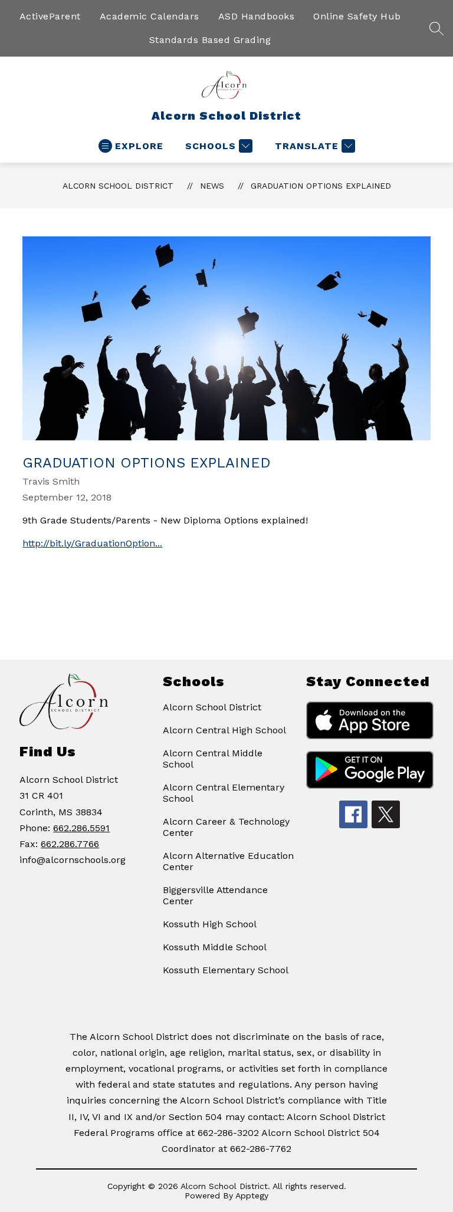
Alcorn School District (118, 185)
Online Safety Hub (357, 16)
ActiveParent (50, 16)
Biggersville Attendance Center (215, 895)
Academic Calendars (149, 16)
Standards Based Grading (210, 39)
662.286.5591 (81, 828)
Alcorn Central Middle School (212, 758)
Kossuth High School (210, 924)
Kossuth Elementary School (225, 970)
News (212, 185)
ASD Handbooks (256, 16)
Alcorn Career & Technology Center (226, 827)
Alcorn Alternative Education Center (228, 861)
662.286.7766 (70, 843)
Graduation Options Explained (321, 185)
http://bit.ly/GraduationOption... (92, 543)
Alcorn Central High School (224, 730)
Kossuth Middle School (215, 947)
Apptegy (251, 1195)
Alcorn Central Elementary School (223, 793)
